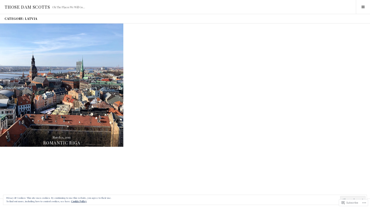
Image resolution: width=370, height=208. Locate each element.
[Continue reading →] (61, 85)
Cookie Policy (79, 201)
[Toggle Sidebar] (363, 7)
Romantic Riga (61, 143)
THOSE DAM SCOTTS (27, 7)
